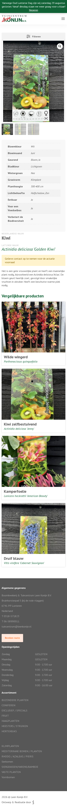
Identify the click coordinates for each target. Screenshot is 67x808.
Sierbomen (7, 761)
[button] (60, 46)
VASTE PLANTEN (11, 772)
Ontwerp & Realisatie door (17, 802)
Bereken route (12, 637)
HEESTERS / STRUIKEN (15, 726)
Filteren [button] (35, 36)
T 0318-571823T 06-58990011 (10, 618)
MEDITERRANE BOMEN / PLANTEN (22, 751)
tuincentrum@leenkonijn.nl (16, 626)
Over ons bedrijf (11, 15)
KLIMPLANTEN (10, 746)
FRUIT (5, 715)
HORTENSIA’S (9, 731)
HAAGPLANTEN (10, 720)
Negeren (33, 10)
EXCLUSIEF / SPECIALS (14, 710)
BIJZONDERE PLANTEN (15, 700)
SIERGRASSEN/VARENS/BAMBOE (20, 766)
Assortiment (9, 22)
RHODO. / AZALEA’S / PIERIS (17, 756)
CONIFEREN (8, 705)
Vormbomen (8, 777)
